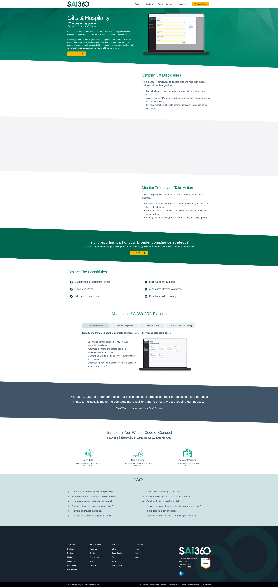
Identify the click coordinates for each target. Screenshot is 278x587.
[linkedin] (181, 573)
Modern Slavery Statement (190, 584)
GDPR (177, 584)
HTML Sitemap (205, 584)
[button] (101, 282)
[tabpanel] (139, 352)
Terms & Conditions (167, 584)
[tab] (95, 325)
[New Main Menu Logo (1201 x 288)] (78, 2)
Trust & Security (143, 584)
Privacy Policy (154, 584)
